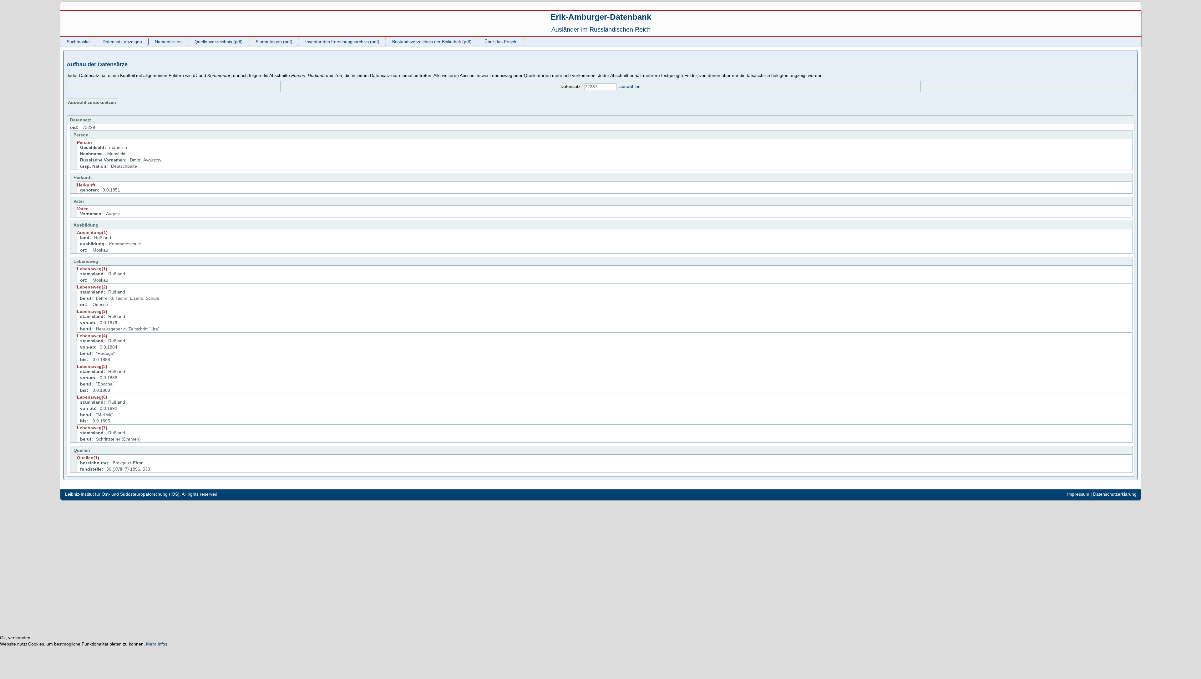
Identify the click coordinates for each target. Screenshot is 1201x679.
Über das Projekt (501, 41)
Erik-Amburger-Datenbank (600, 17)
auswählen (630, 86)
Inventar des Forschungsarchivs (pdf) (342, 41)
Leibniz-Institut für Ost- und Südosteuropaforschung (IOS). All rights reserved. (142, 494)
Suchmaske (78, 41)
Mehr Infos (156, 643)
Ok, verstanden (15, 637)
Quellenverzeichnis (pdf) (219, 41)
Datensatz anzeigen (122, 41)
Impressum (1078, 494)
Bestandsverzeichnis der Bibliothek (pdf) (432, 41)
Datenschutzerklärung (1115, 494)
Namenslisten (168, 41)
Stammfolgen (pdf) (274, 41)
